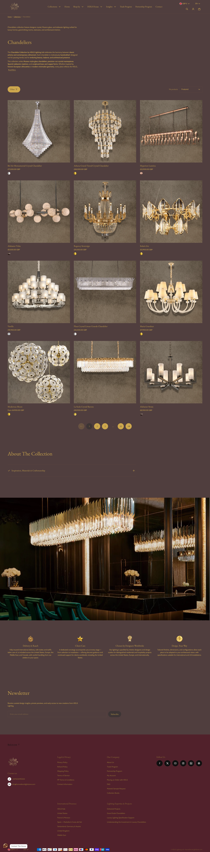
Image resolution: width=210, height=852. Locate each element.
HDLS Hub (61, 809)
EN (196, 4)
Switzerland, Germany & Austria (69, 826)
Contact (159, 6)
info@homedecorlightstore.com (23, 784)
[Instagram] (183, 763)
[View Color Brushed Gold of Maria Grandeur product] (141, 334)
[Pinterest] (199, 763)
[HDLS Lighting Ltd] (14, 7)
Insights (109, 6)
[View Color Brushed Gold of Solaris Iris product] (141, 253)
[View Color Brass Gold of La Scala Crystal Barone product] (75, 414)
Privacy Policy (62, 762)
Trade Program (126, 6)
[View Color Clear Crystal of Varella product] (9, 334)
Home (67, 6)
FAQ (108, 784)
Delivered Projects (113, 809)
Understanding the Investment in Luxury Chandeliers (126, 822)
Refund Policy (62, 767)
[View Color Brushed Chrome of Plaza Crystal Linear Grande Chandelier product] (75, 334)
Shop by (76, 6)
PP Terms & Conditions (65, 780)
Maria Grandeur (147, 326)
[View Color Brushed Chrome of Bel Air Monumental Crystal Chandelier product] (9, 173)
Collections (52, 6)
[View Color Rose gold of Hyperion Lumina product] (141, 173)
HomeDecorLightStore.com (193, 849)
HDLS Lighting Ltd (178, 849)
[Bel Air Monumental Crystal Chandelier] (39, 131)
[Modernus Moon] (39, 372)
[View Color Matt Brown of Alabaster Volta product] (9, 253)
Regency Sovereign (82, 246)
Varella (10, 326)
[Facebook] (160, 763)
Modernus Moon (15, 406)
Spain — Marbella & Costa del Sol (69, 822)
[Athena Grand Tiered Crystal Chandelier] (105, 131)
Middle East (61, 835)
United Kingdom (63, 831)
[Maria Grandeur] (171, 292)
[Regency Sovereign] (105, 211)
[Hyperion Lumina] (171, 131)
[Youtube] (175, 763)
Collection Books (113, 793)
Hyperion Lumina (148, 165)
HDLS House (93, 6)
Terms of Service (63, 775)
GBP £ (184, 4)
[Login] (193, 9)
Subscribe (115, 714)
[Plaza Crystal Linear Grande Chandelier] (105, 292)
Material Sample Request (116, 789)
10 (121, 426)
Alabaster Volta (14, 246)
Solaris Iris (144, 246)
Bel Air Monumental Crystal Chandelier (25, 165)
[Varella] (39, 292)
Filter (12, 89)
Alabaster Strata (146, 406)
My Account (111, 775)
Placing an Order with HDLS (117, 780)
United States (62, 813)
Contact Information (64, 784)
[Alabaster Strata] (171, 372)
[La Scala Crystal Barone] (105, 372)
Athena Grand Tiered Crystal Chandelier (91, 165)
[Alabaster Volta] (39, 211)
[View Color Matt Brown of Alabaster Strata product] (141, 414)
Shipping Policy (63, 771)
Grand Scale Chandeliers (116, 813)
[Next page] (129, 426)
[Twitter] (167, 763)
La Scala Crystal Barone (84, 406)
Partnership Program (143, 6)
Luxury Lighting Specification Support (120, 818)
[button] (187, 9)
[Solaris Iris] (171, 211)
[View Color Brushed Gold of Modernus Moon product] (9, 414)
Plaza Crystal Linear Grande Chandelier (91, 326)
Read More (12, 70)
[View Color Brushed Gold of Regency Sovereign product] (75, 253)
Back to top (12, 744)
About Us (110, 762)
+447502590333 (18, 779)
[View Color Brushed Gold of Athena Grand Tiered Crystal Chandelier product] (75, 173)
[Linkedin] (191, 763)
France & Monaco (63, 818)
